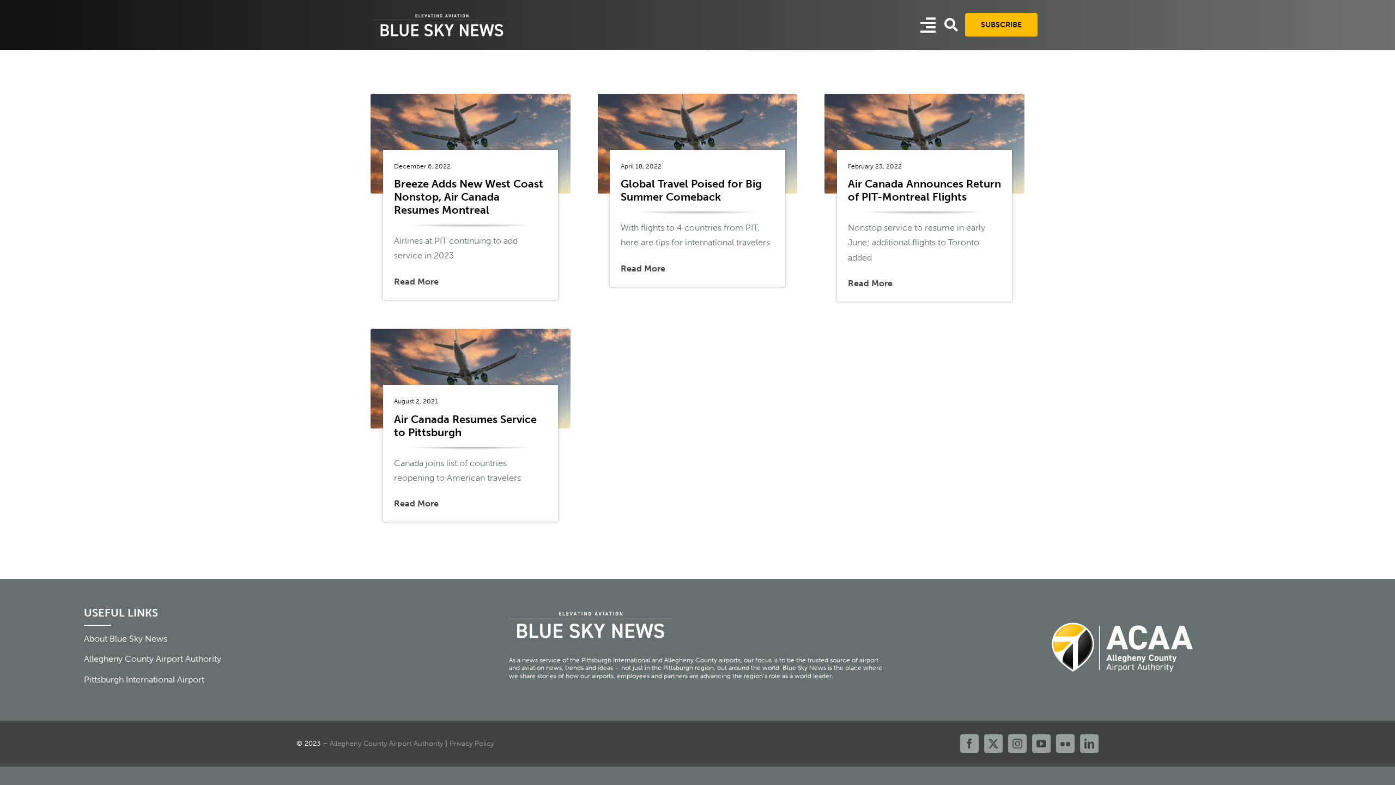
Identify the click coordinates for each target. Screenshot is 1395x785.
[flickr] (1065, 743)
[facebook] (969, 743)
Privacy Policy (472, 743)
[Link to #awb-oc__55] (928, 25)
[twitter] (993, 743)
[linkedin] (1089, 743)
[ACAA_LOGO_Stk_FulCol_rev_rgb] (1123, 616)
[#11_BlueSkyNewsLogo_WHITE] (442, 15)
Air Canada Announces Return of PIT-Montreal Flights (924, 190)
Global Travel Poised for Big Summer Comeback (691, 190)
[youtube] (1041, 743)
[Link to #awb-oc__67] (951, 25)
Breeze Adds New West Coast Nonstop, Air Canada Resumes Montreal (468, 196)
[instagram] (1017, 743)
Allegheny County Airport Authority (386, 743)
